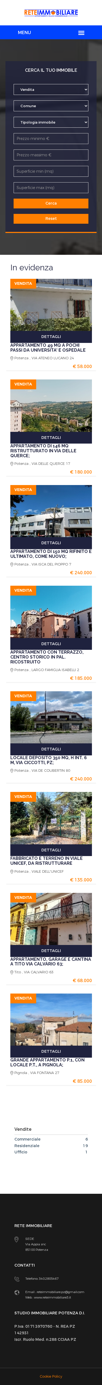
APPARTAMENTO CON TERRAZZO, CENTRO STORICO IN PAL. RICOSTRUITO (47, 657)
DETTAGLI (51, 336)
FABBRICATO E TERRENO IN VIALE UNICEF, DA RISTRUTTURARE (46, 861)
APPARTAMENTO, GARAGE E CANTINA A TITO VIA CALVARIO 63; (50, 962)
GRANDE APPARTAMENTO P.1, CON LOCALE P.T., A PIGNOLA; (47, 1062)
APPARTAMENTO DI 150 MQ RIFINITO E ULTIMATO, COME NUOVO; (51, 554)
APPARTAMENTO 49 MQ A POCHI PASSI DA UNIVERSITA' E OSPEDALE (48, 348)
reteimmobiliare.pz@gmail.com (60, 1292)
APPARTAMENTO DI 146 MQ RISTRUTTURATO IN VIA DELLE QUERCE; (43, 450)
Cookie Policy (51, 1376)
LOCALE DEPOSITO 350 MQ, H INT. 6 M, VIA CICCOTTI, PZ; (48, 760)
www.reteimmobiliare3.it (52, 1297)
